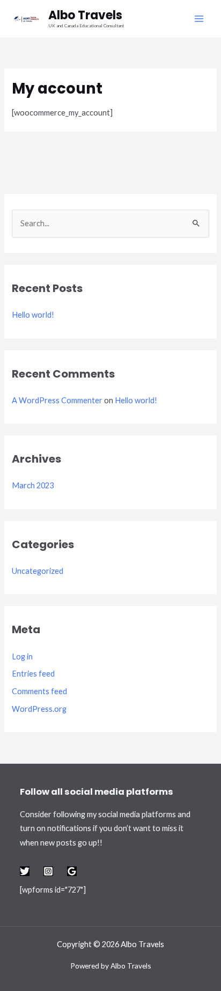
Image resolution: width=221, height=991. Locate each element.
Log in (22, 656)
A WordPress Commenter (57, 400)
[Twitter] (25, 871)
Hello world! (33, 314)
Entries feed (33, 673)
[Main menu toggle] (199, 18)
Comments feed (39, 691)
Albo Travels (85, 15)
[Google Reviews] (72, 871)
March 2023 (33, 485)
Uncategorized (37, 570)
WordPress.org (39, 708)
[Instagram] (48, 871)
